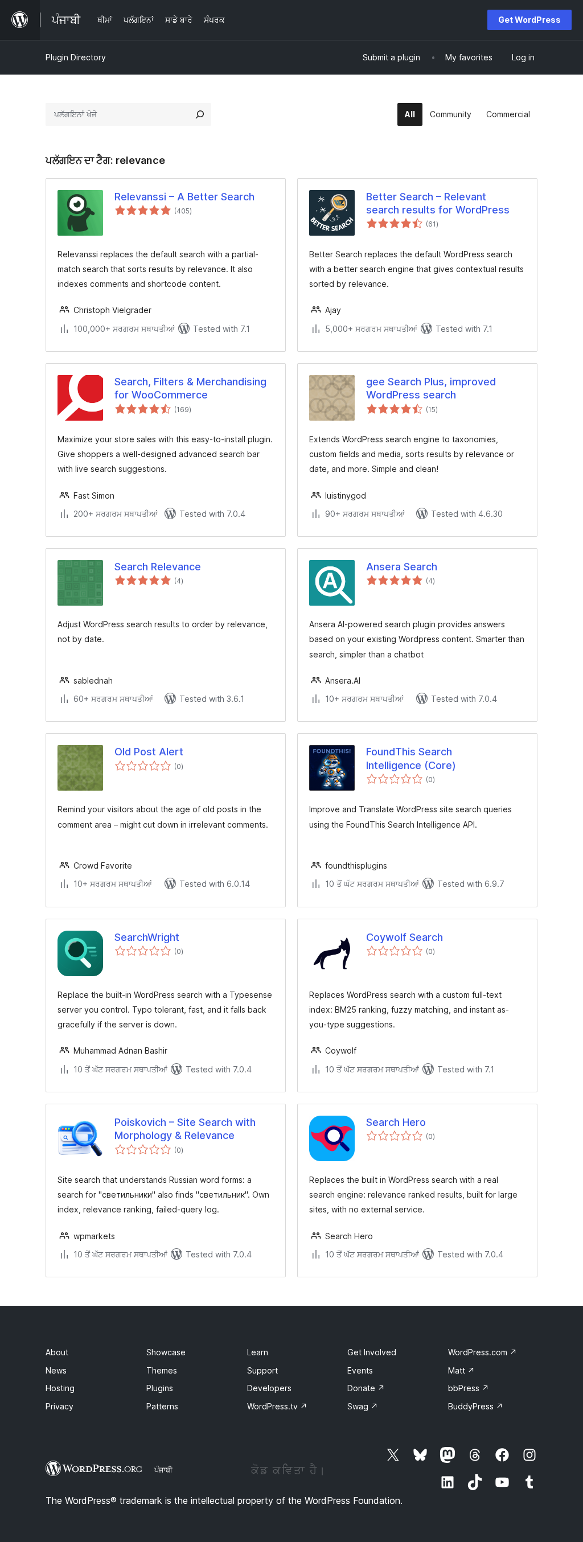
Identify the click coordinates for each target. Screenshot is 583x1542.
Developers (269, 1388)
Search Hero (396, 1122)
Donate (366, 1388)
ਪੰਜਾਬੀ (163, 1469)
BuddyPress (475, 1406)
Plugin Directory (76, 57)
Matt (461, 1370)
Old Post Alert (148, 752)
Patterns (162, 1406)
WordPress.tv (277, 1406)
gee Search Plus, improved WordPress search (431, 388)
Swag (362, 1406)
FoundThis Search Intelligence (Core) (411, 758)
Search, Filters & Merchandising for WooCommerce (190, 388)
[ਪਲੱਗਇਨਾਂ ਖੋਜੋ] (199, 114)
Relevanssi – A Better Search (184, 197)
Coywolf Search (404, 937)
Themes (161, 1370)
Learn (257, 1352)
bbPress (468, 1388)
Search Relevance (157, 567)
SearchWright (146, 937)
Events (360, 1370)
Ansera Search (401, 567)
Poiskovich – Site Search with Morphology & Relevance (185, 1128)
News (56, 1370)
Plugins (159, 1388)
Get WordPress (529, 19)
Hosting (60, 1388)
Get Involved (371, 1352)
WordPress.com (482, 1352)
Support (262, 1370)
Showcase (166, 1352)
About (57, 1352)
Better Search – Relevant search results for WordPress (438, 203)
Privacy (59, 1406)
